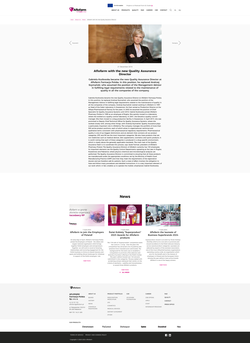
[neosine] (171, 326)
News (83, 19)
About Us (115, 10)
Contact (163, 10)
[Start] (77, 9)
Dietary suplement (114, 312)
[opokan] (134, 326)
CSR (156, 10)
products (125, 10)
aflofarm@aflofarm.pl (76, 304)
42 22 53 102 (73, 302)
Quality (135, 10)
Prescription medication (112, 298)
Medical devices (113, 309)
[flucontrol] (97, 326)
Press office (169, 304)
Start (72, 19)
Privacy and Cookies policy (96, 335)
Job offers (150, 297)
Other (109, 315)
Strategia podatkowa (92, 308)
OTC (108, 302)
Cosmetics (111, 306)
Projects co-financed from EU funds (138, 5)
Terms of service (76, 335)
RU (180, 10)
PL (175, 10)
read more (87, 261)
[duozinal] (153, 326)
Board (90, 297)
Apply (148, 300)
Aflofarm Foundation (131, 298)
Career (149, 10)
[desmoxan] (78, 326)
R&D (142, 10)
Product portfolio (114, 294)
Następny (175, 43)
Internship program (154, 307)
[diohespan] (115, 326)
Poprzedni (75, 43)
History (91, 300)
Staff (148, 304)
